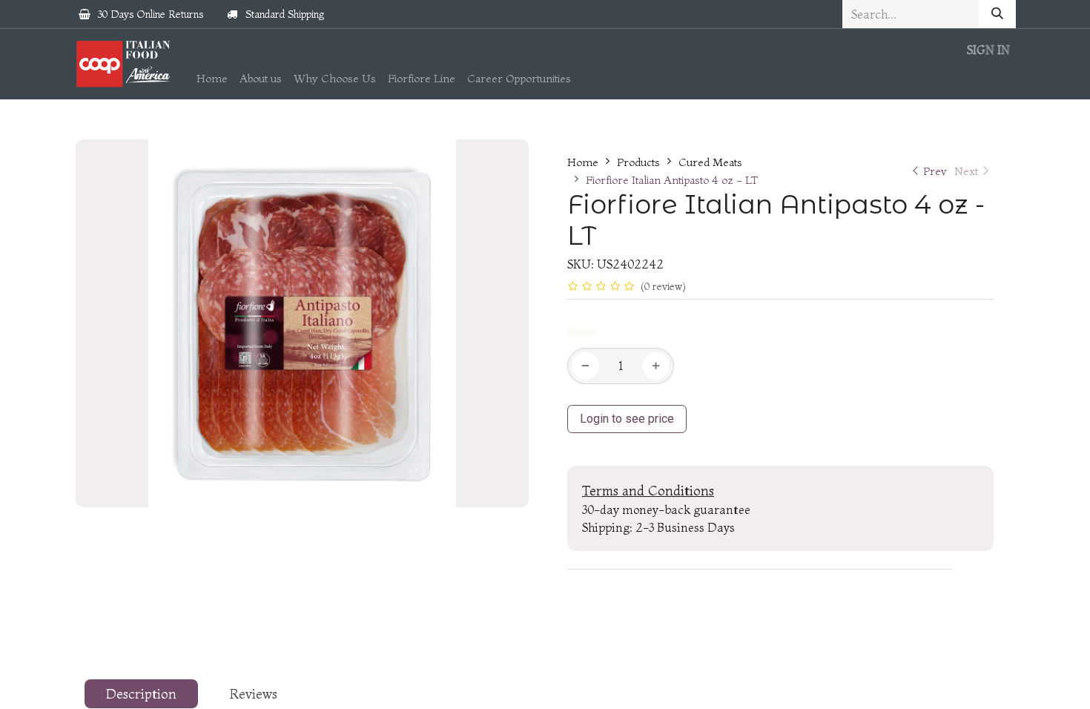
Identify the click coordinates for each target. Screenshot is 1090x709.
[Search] (997, 14)
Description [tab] (141, 693)
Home (582, 162)
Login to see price (627, 419)
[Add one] (656, 366)
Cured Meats (710, 162)
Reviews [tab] (253, 693)
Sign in (988, 49)
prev (935, 171)
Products (638, 162)
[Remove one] (585, 366)
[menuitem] (212, 79)
